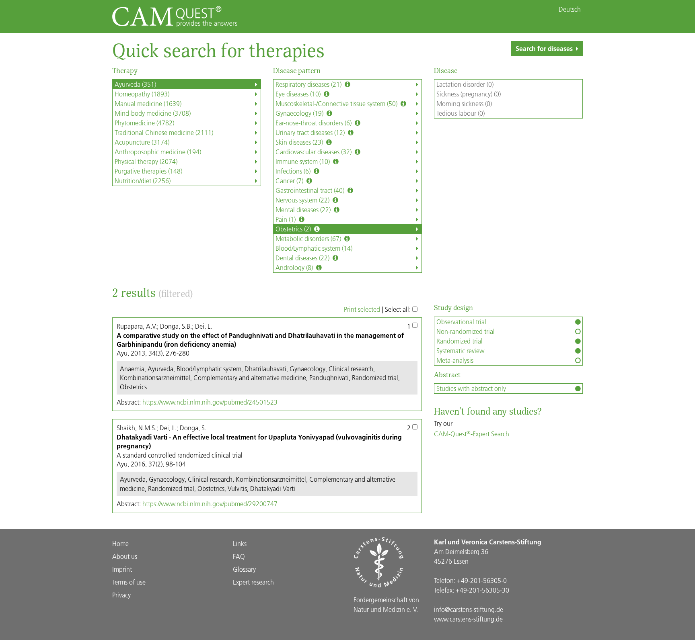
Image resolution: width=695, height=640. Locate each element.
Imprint (122, 569)
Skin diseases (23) (300, 142)
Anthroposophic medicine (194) (158, 151)
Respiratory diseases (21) (309, 84)
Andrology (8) (295, 267)
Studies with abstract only (471, 388)
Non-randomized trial (465, 331)
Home (120, 543)
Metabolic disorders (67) (309, 238)
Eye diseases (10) (299, 94)
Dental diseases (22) (303, 258)
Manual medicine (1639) (148, 103)
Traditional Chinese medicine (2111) (164, 132)
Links (240, 543)
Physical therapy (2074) (146, 161)
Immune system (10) (303, 161)
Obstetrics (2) (294, 229)
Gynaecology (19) (300, 113)
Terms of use (129, 582)
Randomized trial (459, 341)
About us (124, 556)
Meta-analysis (454, 360)
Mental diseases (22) (304, 209)
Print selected (362, 309)
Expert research (253, 582)
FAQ (239, 556)
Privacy (121, 595)
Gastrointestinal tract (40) (311, 190)
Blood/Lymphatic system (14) (314, 248)
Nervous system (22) (303, 200)
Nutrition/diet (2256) (143, 180)
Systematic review (460, 350)
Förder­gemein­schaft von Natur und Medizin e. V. (386, 604)
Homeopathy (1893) (142, 94)
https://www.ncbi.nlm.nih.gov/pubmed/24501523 (210, 402)
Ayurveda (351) (135, 84)
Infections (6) (294, 171)
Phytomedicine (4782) (144, 123)
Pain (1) (286, 219)
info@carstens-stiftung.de (468, 609)
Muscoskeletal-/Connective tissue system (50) (337, 103)
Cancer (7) (290, 180)
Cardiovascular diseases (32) (314, 151)
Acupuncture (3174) (142, 142)
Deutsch (570, 9)
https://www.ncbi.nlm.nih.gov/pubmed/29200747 (210, 503)
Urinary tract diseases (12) (311, 132)
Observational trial (461, 321)
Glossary (244, 569)
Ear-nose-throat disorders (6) (314, 123)
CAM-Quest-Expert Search (471, 433)
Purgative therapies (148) (148, 171)
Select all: (398, 309)
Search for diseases (544, 48)
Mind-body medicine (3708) (153, 113)
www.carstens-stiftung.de (468, 619)
